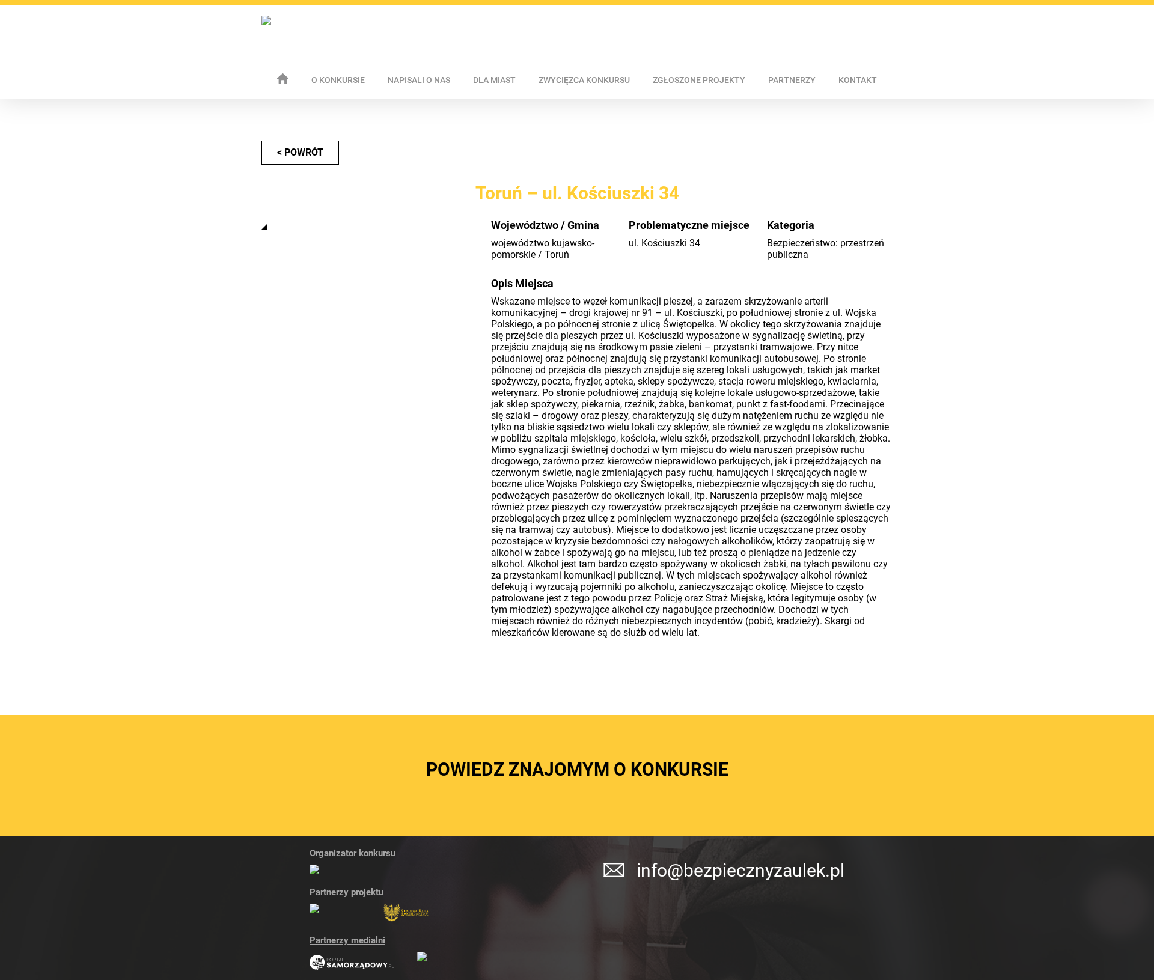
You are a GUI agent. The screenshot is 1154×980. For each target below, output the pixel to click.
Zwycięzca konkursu (584, 80)
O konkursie (338, 80)
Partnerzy (792, 80)
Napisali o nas (419, 80)
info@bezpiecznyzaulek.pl (740, 870)
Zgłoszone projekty (699, 80)
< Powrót (300, 152)
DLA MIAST (494, 80)
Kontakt (857, 80)
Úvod (282, 79)
